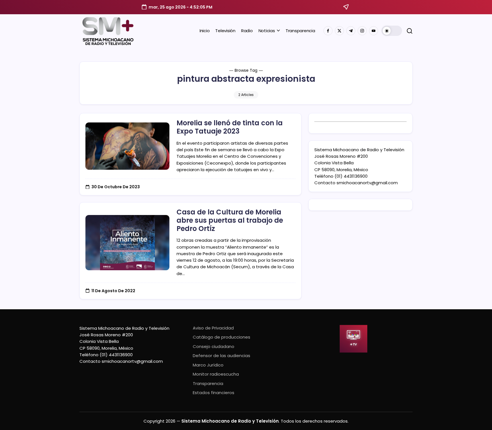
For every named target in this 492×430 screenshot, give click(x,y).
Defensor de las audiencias (221, 356)
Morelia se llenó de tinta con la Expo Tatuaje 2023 (230, 127)
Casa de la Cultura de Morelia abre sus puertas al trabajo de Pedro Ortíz (230, 220)
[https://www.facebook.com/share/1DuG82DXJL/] (328, 30)
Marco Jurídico (208, 365)
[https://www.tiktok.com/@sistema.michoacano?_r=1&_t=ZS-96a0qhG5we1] (350, 30)
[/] (339, 30)
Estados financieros (213, 393)
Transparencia (208, 383)
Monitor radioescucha (216, 374)
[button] (392, 31)
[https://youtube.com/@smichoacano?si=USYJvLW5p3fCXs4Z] (373, 30)
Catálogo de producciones (221, 337)
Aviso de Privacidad (213, 328)
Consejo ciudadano (213, 346)
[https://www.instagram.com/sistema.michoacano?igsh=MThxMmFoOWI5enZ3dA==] (362, 30)
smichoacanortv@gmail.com (367, 183)
